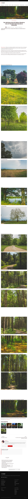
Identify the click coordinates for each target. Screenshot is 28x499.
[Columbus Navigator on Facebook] (1, 477)
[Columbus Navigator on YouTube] (5, 477)
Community (2, 490)
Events (15, 482)
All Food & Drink (3, 482)
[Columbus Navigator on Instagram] (3, 477)
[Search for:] (14, 469)
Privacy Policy (25, 497)
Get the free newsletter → (16, 0)
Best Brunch (2, 483)
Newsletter (16, 491)
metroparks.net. (8, 419)
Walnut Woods (3, 47)
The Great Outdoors (14, 20)
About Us (16, 490)
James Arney (7, 441)
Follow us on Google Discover (19, 27)
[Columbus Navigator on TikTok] (6, 477)
